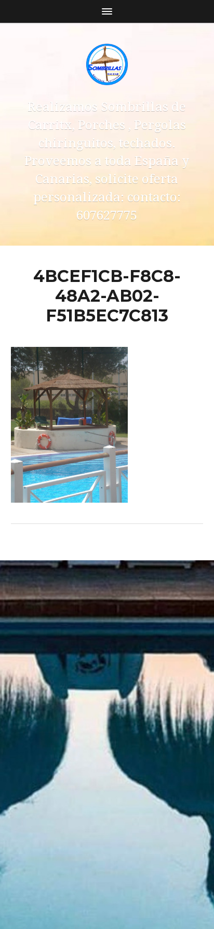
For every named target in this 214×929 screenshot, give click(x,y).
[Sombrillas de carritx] (107, 64)
